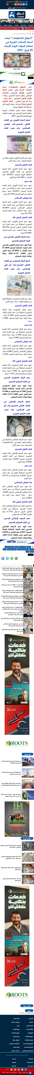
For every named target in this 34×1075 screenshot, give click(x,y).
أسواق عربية (16, 1040)
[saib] (17, 720)
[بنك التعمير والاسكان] (17, 659)
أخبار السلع (23, 25)
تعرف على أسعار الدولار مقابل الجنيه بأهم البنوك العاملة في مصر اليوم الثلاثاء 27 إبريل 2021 (12, 602)
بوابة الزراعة (16, 1029)
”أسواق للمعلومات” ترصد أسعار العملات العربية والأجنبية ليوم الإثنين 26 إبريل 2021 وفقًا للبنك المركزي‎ (12, 609)
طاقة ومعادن (29, 1029)
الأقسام (31, 1018)
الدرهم (5, 92)
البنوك (20, 106)
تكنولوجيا (30, 1032)
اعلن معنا (30, 1066)
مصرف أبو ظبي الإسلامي (23, 549)
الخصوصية (30, 1062)
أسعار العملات (22, 547)
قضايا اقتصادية (28, 1047)
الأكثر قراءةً (27, 838)
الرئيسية (31, 25)
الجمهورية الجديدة (28, 1043)
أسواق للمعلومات (17, 86)
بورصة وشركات (29, 1040)
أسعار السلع (30, 1025)
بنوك (30, 31)
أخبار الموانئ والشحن (27, 1050)
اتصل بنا (13, 1066)
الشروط (14, 1062)
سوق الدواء (16, 1036)
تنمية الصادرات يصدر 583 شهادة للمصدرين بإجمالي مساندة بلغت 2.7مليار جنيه (13, 613)
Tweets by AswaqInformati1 (26, 1013)
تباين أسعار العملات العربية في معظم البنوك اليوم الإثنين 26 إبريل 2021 (12, 619)
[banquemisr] (17, 694)
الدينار (4, 89)
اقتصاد (16, 25)
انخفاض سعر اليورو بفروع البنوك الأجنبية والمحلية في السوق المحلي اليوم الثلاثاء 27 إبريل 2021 (12, 597)
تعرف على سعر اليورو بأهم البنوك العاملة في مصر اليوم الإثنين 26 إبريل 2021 (13, 625)
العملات (28, 89)
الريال (21, 92)
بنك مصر (7, 98)
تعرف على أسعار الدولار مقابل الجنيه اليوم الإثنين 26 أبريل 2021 (12, 630)
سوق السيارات (15, 1032)
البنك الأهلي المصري (22, 98)
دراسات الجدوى (15, 1050)
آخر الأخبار (27, 754)
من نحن (14, 1058)
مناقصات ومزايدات (14, 1043)
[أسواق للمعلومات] (17, 743)
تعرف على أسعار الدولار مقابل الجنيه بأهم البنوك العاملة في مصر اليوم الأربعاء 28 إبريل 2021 (12, 574)
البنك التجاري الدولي (12, 549)
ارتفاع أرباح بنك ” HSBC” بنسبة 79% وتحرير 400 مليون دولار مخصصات (12, 585)
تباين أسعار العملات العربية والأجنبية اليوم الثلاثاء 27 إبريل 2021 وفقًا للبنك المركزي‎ (12, 580)
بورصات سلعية (8, 25)
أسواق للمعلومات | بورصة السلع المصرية (17, 1055)
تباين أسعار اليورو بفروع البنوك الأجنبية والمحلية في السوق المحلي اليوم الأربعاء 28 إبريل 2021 (12, 569)
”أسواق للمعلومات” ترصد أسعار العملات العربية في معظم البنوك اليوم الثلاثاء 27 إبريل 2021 (12, 591)
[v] (17, 542)
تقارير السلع (16, 1047)
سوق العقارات (29, 1036)
